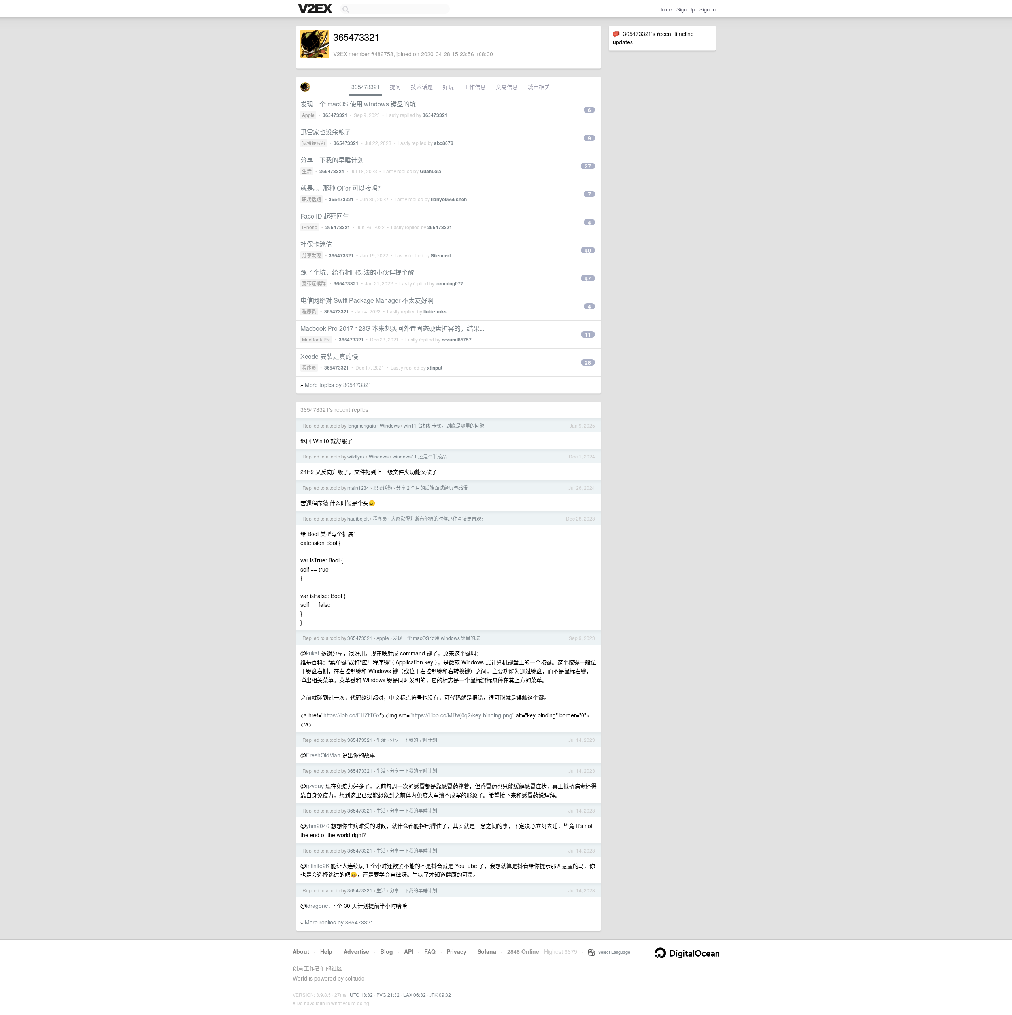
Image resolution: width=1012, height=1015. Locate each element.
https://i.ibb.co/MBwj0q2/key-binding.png (462, 715)
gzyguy (315, 786)
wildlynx (356, 456)
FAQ (430, 951)
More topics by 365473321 (338, 385)
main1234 (358, 487)
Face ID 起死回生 (324, 216)
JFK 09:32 (440, 994)
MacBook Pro (316, 339)
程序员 (309, 311)
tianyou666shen (449, 199)
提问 (395, 87)
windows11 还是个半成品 (420, 456)
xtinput (434, 367)
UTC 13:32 (361, 994)
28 (588, 362)
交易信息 (507, 87)
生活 (307, 171)
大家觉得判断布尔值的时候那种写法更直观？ (438, 518)
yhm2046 (317, 826)
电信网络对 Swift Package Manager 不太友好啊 (367, 300)
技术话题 (422, 87)
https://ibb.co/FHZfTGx (351, 715)
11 (588, 334)
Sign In (707, 9)
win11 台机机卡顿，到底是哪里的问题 (444, 425)
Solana (487, 951)
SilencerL (441, 255)
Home (665, 9)
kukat (312, 653)
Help (326, 951)
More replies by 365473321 (339, 922)
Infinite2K (317, 866)
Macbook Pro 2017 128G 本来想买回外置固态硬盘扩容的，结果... (392, 328)
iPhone (309, 227)
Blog (386, 951)
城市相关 (539, 87)
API (408, 951)
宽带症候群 (314, 143)
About (301, 951)
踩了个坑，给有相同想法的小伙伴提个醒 (357, 272)
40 (588, 250)
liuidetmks (435, 311)
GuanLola (430, 171)
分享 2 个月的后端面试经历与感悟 (432, 487)
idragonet (318, 905)
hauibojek (358, 518)
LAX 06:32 (414, 994)
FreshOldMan (323, 755)
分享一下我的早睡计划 (332, 159)
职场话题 (311, 199)
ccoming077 (449, 283)
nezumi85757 (457, 339)
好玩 (448, 87)
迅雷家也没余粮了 (325, 131)
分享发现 (311, 255)
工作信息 (475, 87)
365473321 (365, 87)
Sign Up (685, 9)
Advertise (356, 951)
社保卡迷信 (316, 244)
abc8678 (443, 143)
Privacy (456, 951)
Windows (390, 425)
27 (588, 166)
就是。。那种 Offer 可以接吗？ (342, 187)
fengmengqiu (361, 425)
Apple (308, 114)
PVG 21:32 (388, 994)
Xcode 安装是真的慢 (329, 356)
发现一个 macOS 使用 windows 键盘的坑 (358, 103)
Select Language (612, 952)
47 (588, 278)
